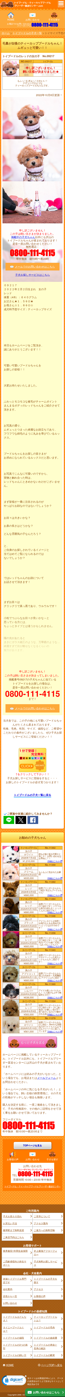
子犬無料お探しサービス (45, 1263)
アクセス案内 (41, 1223)
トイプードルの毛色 (44, 1327)
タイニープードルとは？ (13, 1329)
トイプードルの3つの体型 (15, 1346)
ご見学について (42, 1216)
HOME (10, 19)
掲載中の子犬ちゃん (23, 237)
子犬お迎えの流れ (12, 1216)
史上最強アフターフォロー (45, 1252)
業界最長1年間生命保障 (15, 1250)
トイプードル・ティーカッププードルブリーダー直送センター (32, 1186)
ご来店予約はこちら (13, 1237)
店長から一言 (10, 1296)
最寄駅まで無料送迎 (13, 1230)
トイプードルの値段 (13, 1337)
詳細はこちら (54, 861)
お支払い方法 (10, 1223)
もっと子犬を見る (32, 1042)
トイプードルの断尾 (44, 1355)
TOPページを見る (32, 1145)
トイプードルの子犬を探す (45, 1280)
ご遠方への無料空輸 (44, 1230)
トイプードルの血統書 (45, 1337)
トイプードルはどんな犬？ (14, 1318)
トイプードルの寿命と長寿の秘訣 (45, 1346)
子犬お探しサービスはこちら (32, 274)
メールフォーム (46, 1078)
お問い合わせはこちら (46, 1392)
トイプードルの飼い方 (14, 1355)
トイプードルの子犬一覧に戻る (32, 795)
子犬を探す (54, 19)
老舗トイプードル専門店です (14, 1280)
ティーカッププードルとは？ (45, 1318)
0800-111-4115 (45, 24)
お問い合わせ (33, 19)
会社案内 (7, 1289)
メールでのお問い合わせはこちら (35, 266)
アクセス (38, 1289)
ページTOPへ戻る (51, 1365)
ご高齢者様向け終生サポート (14, 1263)
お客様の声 (12, 1159)
